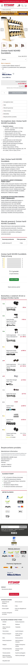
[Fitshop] (9, 5)
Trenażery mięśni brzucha (19, 649)
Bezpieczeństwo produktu (10, 116)
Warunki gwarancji (8, 108)
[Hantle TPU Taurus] (16, 390)
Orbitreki (4, 621)
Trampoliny (17, 627)
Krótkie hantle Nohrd (7, 9)
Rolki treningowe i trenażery (19, 641)
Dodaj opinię (14, 279)
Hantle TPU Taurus (11, 393)
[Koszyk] (26, 5)
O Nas (16, 606)
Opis (5, 105)
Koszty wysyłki (5, 608)
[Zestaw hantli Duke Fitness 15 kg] (16, 429)
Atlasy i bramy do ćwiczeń (6, 627)
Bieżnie (4, 624)
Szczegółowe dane (8, 102)
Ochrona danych (18, 601)
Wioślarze (17, 624)
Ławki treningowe (19, 631)
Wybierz (4, 59)
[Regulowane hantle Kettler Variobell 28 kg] (16, 346)
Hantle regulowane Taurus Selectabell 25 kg (11, 336)
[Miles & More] (14, 573)
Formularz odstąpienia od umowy (7, 613)
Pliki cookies (4, 606)
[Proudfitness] (10, 424)
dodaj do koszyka (17, 92)
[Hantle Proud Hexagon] (16, 415)
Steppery (4, 644)
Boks (4, 638)
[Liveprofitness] (10, 410)
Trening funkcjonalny (7, 648)
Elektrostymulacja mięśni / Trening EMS (7, 656)
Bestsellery (6, 114)
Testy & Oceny (7, 111)
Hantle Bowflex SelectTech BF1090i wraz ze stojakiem (11, 321)
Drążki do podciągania (20, 653)
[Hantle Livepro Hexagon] (16, 402)
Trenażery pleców (6, 653)
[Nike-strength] (10, 384)
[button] (4, 45)
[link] (19, 65)
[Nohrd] (6, 18)
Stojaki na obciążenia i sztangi (20, 645)
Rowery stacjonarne (19, 621)
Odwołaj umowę (14, 594)
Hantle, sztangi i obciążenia (18, 634)
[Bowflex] (10, 325)
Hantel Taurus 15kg (11, 307)
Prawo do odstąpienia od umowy (20, 609)
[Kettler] (10, 355)
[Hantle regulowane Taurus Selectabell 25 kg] (16, 331)
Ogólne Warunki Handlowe (5, 602)
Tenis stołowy (6, 631)
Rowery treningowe (7, 633)
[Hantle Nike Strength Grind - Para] (16, 376)
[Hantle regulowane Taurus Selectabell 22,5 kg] (16, 360)
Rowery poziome (19, 638)
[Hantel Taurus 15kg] (16, 303)
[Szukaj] (22, 5)
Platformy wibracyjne (20, 655)
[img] (13, 73)
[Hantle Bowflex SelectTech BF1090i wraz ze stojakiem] (16, 315)
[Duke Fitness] (10, 437)
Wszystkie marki (6, 660)
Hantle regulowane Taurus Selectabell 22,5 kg (11, 366)
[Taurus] (10, 310)
